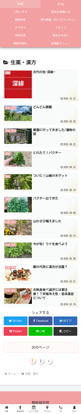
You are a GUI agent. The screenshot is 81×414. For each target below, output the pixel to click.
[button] (65, 331)
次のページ (40, 347)
